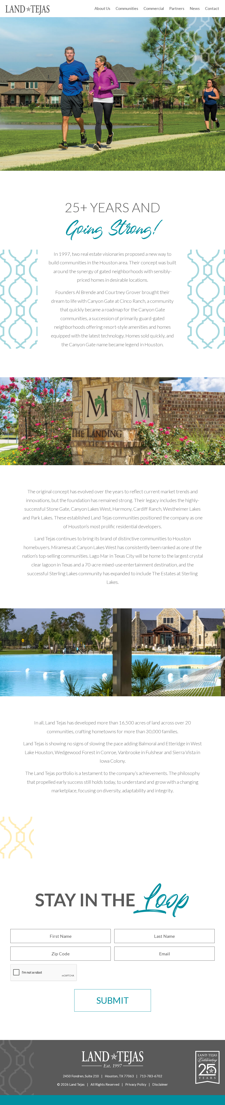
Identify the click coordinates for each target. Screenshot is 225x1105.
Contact (212, 8)
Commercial (153, 8)
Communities (127, 8)
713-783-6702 (151, 1076)
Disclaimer (160, 1084)
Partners (176, 8)
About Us (102, 8)
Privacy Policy (135, 1084)
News (195, 8)
